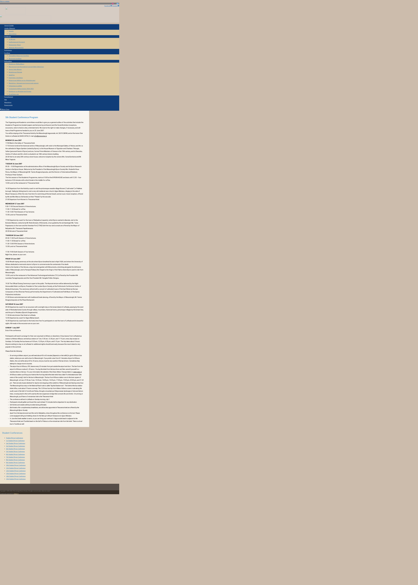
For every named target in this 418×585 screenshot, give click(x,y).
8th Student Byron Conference (15, 460)
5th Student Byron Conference (15, 451)
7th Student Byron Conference (15, 457)
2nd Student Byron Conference (15, 443)
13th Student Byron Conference (16, 473)
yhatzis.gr (16, 493)
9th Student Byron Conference (15, 462)
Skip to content (4, 1)
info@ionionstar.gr (40, 136)
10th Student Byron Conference (16, 465)
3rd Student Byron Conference (15, 446)
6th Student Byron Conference (15, 454)
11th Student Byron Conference (15, 468)
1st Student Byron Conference (15, 440)
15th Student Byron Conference (16, 479)
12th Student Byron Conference (16, 471)
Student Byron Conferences (14, 438)
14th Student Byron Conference (16, 476)
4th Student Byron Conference (15, 449)
